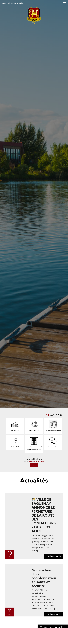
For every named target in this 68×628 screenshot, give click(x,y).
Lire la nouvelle (53, 556)
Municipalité (12, 3)
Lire (34, 465)
